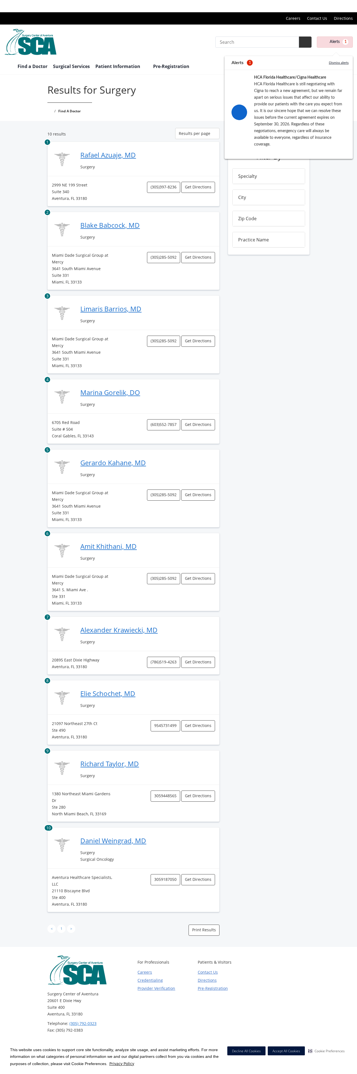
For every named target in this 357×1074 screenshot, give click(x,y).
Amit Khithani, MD (108, 546)
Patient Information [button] (118, 66)
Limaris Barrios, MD (110, 308)
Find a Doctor (32, 66)
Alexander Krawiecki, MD (119, 629)
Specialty (247, 176)
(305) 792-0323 (83, 1023)
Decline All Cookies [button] (246, 1051)
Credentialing (150, 980)
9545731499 (165, 725)
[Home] (8, 66)
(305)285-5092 (164, 257)
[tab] (269, 176)
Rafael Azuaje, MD (108, 154)
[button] (326, 1050)
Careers (293, 18)
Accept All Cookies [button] (286, 1051)
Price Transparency (335, 6)
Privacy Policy (121, 1063)
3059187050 (165, 879)
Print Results (204, 929)
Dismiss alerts (339, 62)
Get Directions (198, 187)
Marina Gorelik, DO (110, 392)
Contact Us (317, 18)
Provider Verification (156, 988)
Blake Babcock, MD (110, 225)
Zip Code (247, 218)
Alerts (338, 42)
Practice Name (253, 240)
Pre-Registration (171, 66)
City (242, 197)
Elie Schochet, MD (107, 693)
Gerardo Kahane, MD (113, 462)
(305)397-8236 (164, 187)
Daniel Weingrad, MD (113, 840)
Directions (343, 18)
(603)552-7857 (164, 424)
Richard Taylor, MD (109, 763)
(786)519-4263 (164, 662)
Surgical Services (71, 66)
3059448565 (165, 795)
